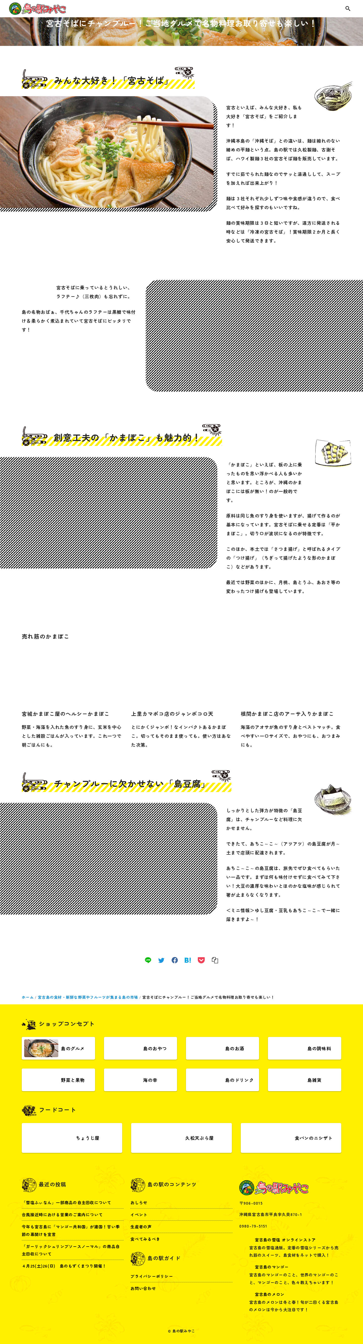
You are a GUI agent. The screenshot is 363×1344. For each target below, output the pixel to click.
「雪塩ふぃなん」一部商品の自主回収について (66, 1202)
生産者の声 (141, 1227)
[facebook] (175, 960)
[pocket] (201, 960)
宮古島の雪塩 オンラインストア (285, 1240)
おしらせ (138, 1202)
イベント (138, 1214)
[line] (148, 960)
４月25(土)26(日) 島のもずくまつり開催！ (64, 1266)
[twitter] (161, 960)
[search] (348, 9)
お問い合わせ (143, 1288)
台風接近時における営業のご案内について (62, 1214)
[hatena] (188, 960)
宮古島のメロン (270, 1294)
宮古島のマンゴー (272, 1267)
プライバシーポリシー (151, 1276)
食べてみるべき (145, 1239)
